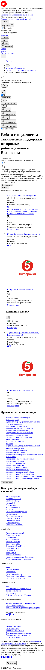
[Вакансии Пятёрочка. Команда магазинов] (25, 267)
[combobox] (12, 80)
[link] (5, 43)
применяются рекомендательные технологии (21, 642)
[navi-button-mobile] (3, 56)
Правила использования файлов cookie (17, 19)
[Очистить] (4, 86)
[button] (3, 49)
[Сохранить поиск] (3, 92)
